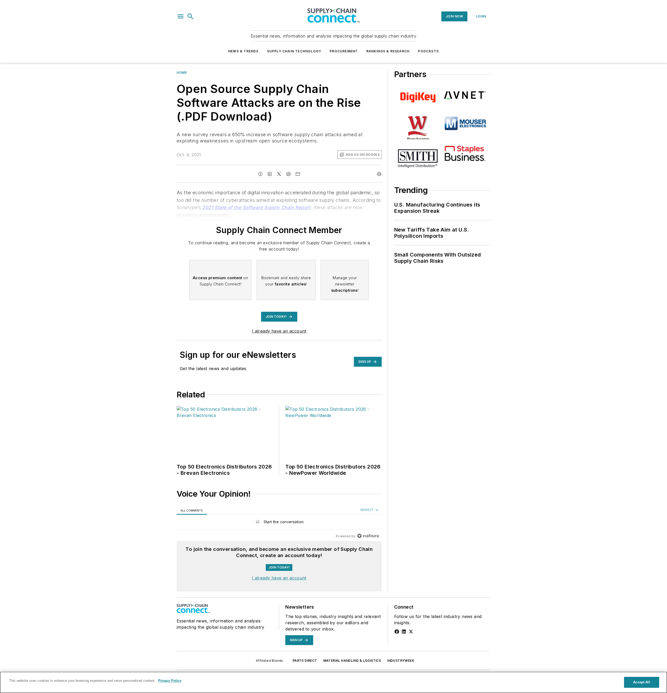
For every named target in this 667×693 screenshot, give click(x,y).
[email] (297, 174)
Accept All (641, 682)
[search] (190, 16)
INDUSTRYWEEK (400, 661)
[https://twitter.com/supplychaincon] (410, 631)
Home (182, 72)
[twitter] (279, 174)
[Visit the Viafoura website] (368, 536)
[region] (279, 523)
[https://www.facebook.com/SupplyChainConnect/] (396, 631)
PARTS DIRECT (305, 661)
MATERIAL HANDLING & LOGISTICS (352, 661)
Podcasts (428, 51)
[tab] (192, 510)
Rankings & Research (388, 51)
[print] (379, 174)
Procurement (344, 51)
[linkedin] (269, 174)
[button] (180, 16)
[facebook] (260, 174)
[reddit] (288, 174)
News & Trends (243, 51)
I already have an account (279, 331)
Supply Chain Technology (294, 51)
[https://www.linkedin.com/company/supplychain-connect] (403, 631)
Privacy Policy (169, 681)
